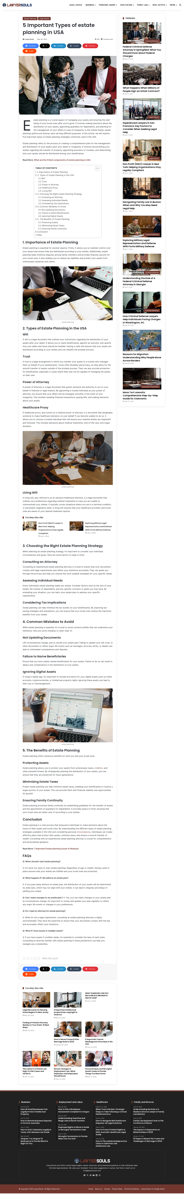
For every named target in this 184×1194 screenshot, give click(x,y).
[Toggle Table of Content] (96, 168)
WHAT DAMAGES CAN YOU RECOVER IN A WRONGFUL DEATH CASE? (96, 995)
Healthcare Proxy (50, 188)
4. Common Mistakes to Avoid (51, 206)
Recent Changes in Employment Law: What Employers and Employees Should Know (66, 1072)
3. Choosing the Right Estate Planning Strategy (59, 194)
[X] (87, 1175)
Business (90, 5)
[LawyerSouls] (17, 5)
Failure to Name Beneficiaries (55, 213)
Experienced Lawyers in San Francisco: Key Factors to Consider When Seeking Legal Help (140, 127)
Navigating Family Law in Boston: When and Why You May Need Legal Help (142, 205)
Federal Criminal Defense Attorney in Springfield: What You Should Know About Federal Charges (142, 51)
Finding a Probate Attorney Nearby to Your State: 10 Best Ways (36, 1025)
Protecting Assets (50, 222)
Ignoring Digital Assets (52, 216)
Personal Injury (107, 5)
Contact (107, 1189)
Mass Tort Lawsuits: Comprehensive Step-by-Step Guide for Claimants (140, 395)
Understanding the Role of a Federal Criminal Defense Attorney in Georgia (139, 281)
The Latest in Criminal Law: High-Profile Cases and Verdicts (35, 1071)
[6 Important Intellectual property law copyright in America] (67, 1000)
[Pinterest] (90, 1175)
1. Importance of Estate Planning (52, 172)
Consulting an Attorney (52, 197)
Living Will (47, 191)
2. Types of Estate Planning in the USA (55, 175)
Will (43, 178)
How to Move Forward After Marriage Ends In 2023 (66, 1040)
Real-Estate (159, 5)
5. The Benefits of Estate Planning (53, 219)
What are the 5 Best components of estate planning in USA (62, 160)
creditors (98, 768)
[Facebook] (84, 1175)
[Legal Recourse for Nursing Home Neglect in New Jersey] (36, 1000)
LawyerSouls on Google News (153, 1189)
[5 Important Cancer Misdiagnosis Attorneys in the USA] (99, 1029)
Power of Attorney (50, 184)
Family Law (142, 5)
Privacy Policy (117, 1189)
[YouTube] (93, 1175)
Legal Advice (75, 5)
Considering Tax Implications (55, 203)
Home (90, 1189)
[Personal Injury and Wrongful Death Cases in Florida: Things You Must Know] (99, 1058)
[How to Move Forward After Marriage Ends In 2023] (67, 1029)
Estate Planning (30, 19)
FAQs (39, 235)
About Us (98, 1189)
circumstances (83, 832)
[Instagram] (99, 1175)
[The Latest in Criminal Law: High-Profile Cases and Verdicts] (36, 1058)
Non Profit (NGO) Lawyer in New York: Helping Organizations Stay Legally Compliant (142, 167)
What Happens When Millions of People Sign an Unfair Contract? (141, 89)
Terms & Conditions (131, 1189)
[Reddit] (96, 1175)
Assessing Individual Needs (54, 200)
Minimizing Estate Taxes (53, 225)
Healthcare (126, 5)
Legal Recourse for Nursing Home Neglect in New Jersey (35, 1011)
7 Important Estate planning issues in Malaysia (56, 848)
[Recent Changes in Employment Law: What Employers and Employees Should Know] (67, 1058)
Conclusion (42, 231)
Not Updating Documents (53, 210)
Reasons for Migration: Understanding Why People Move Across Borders (142, 357)
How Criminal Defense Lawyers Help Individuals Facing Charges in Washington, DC (141, 319)
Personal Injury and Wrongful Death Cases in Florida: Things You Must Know (98, 1071)
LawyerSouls (29, 39)
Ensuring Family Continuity (54, 228)
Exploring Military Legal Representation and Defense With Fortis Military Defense (98, 526)
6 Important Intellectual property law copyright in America (65, 1012)
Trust (44, 181)
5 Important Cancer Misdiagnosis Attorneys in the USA (99, 1041)
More (172, 5)
